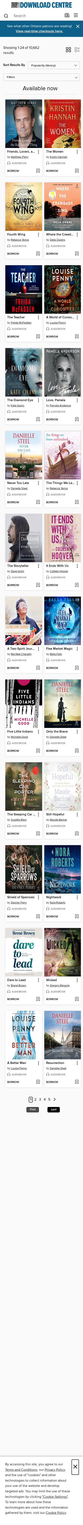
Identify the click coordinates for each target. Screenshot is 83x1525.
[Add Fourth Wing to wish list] (38, 254)
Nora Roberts (57, 902)
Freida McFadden (21, 322)
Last (53, 1109)
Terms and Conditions (21, 1470)
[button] (68, 51)
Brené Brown (18, 985)
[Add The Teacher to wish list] (38, 337)
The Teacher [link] (16, 317)
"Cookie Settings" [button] (55, 1497)
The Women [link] (54, 152)
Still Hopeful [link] (55, 814)
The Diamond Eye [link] (20, 400)
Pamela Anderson (60, 405)
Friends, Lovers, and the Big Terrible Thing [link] (21, 152)
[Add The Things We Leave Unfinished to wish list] (76, 502)
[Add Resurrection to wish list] (76, 1082)
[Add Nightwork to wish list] (76, 917)
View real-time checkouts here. (39, 31)
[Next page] (54, 1099)
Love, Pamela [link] (55, 400)
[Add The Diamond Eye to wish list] (38, 419)
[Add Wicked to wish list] (76, 999)
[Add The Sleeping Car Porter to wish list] (38, 834)
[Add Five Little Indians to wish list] (38, 751)
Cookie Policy (56, 1513)
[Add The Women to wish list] (76, 171)
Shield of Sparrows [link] (20, 897)
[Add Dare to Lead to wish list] (38, 999)
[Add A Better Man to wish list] (38, 1082)
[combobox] (33, 16)
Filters (11, 77)
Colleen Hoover (59, 571)
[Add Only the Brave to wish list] (76, 751)
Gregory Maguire (60, 985)
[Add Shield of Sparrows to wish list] (38, 917)
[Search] (6, 15)
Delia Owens (57, 240)
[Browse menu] (76, 15)
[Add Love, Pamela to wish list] (76, 419)
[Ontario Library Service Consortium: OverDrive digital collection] (41, 5)
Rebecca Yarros (20, 240)
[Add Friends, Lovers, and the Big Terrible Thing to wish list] (38, 171)
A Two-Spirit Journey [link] (21, 649)
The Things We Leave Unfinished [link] (60, 483)
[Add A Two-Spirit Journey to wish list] (38, 668)
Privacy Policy (55, 1470)
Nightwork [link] (53, 897)
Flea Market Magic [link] (59, 649)
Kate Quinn (17, 405)
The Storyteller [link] (18, 566)
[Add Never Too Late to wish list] (38, 502)
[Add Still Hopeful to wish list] (76, 834)
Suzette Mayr (19, 820)
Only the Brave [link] (57, 732)
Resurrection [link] (55, 1063)
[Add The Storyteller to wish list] (38, 585)
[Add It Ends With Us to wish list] (76, 585)
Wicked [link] (51, 980)
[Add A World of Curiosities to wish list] (76, 337)
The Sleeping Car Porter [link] (21, 814)
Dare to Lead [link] (16, 980)
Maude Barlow (58, 820)
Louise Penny (58, 322)
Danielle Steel (19, 488)
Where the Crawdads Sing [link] (60, 235)
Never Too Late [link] (18, 483)
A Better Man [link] (16, 1063)
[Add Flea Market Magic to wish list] (76, 668)
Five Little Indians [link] (20, 732)
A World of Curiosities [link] (60, 317)
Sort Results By (14, 65)
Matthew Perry (19, 157)
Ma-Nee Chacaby (21, 654)
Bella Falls (56, 654)
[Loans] (67, 16)
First (33, 1109)
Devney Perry (19, 902)
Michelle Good (19, 737)
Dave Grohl (17, 571)
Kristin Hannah (58, 157)
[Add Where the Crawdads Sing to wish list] (76, 254)
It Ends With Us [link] (57, 566)
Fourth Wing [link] (16, 235)
